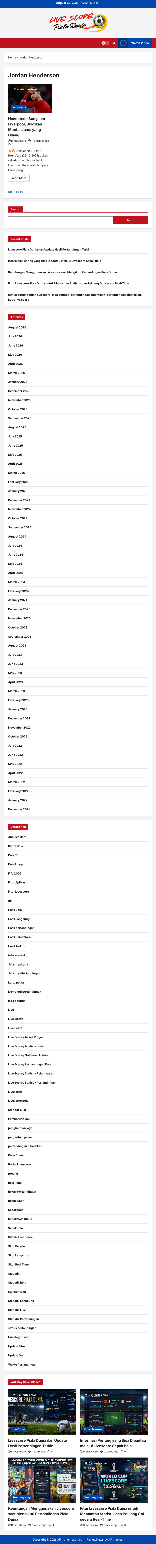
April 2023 (15, 682)
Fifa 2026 (14, 873)
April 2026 (15, 363)
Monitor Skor (17, 1109)
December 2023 (19, 609)
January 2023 (17, 709)
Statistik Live (17, 1310)
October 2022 (17, 736)
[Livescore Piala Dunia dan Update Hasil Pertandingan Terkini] (42, 1412)
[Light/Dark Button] (105, 43)
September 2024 (19, 527)
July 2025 (15, 436)
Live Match (15, 1018)
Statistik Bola (17, 1282)
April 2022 (15, 773)
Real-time (15, 1182)
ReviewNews (95, 1539)
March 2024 (16, 582)
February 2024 (18, 591)
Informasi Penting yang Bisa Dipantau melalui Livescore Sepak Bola (54, 260)
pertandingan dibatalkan (25, 1146)
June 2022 (15, 754)
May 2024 (15, 563)
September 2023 (19, 636)
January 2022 (17, 800)
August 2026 (17, 327)
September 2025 (19, 418)
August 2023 (17, 645)
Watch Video (140, 42)
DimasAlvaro (18, 141)
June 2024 (15, 554)
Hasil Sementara (19, 937)
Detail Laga (15, 864)
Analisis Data (17, 837)
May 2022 (15, 764)
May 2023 (15, 673)
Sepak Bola (15, 1209)
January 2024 (17, 600)
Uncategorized (18, 1337)
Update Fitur (16, 1346)
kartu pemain (17, 982)
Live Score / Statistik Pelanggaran (31, 1073)
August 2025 (17, 427)
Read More (20, 178)
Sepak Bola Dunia (20, 1219)
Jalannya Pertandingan (24, 973)
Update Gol (16, 1355)
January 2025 (17, 491)
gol (10, 900)
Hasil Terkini (16, 946)
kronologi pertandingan (24, 991)
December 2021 (19, 809)
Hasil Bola (15, 909)
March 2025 (16, 472)
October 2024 (17, 518)
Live (11, 1009)
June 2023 (15, 663)
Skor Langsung (18, 1255)
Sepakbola (15, 1228)
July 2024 (15, 545)
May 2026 (15, 354)
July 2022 (15, 745)
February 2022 (18, 791)
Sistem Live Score (20, 1237)
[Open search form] (114, 43)
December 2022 (19, 718)
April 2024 (15, 572)
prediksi (14, 1173)
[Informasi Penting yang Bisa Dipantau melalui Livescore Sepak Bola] (114, 1412)
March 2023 (16, 691)
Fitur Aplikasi (17, 882)
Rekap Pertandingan (22, 1191)
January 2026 (17, 381)
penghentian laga (20, 1128)
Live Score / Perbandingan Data (29, 1064)
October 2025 (17, 409)
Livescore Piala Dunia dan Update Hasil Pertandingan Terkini (49, 249)
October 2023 (17, 627)
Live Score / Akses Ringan (26, 1037)
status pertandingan (22, 1328)
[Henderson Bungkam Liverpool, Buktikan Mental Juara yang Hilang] (30, 98)
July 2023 (15, 654)
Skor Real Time (18, 1264)
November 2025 (19, 400)
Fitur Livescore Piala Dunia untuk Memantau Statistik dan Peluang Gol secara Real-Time (68, 283)
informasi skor (18, 955)
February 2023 (18, 700)
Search (15, 209)
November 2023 (19, 618)
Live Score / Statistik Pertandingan (32, 1082)
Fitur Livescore (18, 891)
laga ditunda (16, 1000)
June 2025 (15, 445)
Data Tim (14, 855)
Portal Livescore (19, 1164)
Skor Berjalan (17, 1246)
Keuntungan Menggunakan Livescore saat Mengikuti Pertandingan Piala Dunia (62, 272)
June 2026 (15, 345)
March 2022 (16, 782)
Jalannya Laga (18, 964)
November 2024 (19, 509)
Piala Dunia (16, 1155)
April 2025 (15, 463)
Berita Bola (19, 107)
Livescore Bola (18, 1100)
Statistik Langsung (21, 1300)
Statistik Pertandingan (23, 1319)
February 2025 (18, 482)
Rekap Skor (16, 1200)
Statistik (14, 1273)
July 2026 (15, 336)
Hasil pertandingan (21, 928)
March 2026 (16, 373)
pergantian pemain (21, 1137)
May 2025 (15, 454)
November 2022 (19, 727)
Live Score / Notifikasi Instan (28, 1055)
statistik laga (17, 1291)
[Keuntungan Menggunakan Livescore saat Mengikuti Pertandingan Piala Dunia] (42, 1480)
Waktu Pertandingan (22, 1364)
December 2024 (19, 500)
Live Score (15, 1028)
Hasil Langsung (19, 919)
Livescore (15, 1091)
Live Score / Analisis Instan (26, 1046)
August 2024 (17, 536)
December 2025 (19, 391)
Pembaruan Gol (19, 1119)
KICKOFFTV (15, 192)
